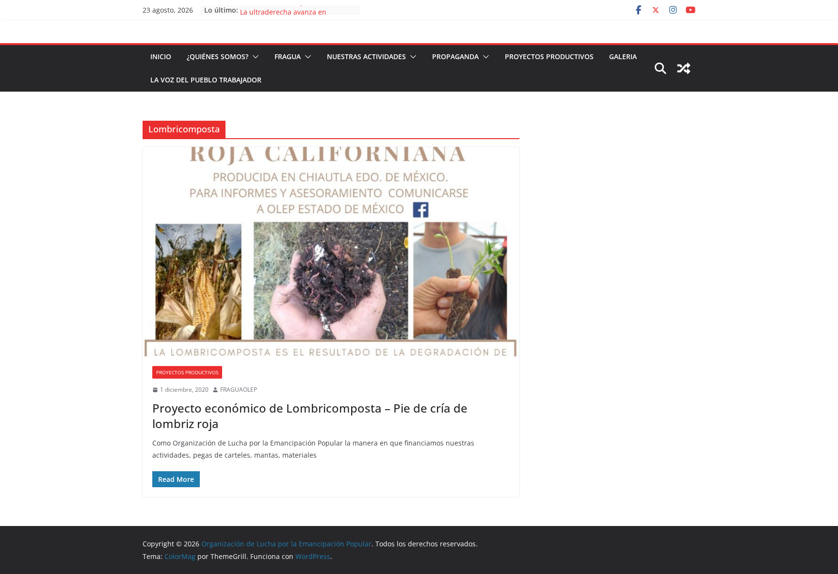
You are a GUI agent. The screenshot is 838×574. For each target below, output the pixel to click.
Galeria (623, 56)
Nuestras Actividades (366, 56)
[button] (253, 57)
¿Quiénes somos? (217, 56)
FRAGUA (287, 56)
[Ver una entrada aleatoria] (683, 68)
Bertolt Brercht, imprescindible (290, 8)
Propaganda (455, 56)
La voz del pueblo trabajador (205, 79)
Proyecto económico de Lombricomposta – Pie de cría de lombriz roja (309, 415)
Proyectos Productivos (549, 56)
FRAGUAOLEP (238, 389)
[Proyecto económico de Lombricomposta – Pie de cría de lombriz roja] (331, 251)
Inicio (160, 56)
